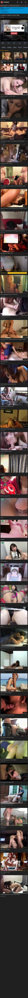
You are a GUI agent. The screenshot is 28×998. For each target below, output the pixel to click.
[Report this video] (24, 43)
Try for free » (4, 12)
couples (14, 47)
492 (2, 17)
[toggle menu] (18, 2)
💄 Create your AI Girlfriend (13, 5)
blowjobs (9, 47)
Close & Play (14, 33)
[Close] (27, 8)
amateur (3, 47)
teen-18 (19, 47)
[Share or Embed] (14, 43)
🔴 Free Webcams (4, 5)
